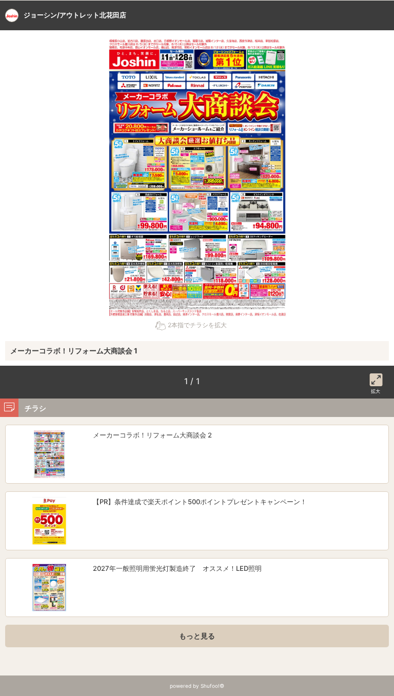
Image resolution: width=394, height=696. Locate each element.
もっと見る (197, 635)
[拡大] (376, 378)
